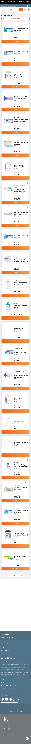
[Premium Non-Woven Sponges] (8, 445)
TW (5, 698)
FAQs (4, 647)
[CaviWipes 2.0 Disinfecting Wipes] (8, 168)
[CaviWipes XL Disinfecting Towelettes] (8, 401)
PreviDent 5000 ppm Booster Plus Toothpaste (20, 283)
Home (3, 710)
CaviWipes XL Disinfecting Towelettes (18, 399)
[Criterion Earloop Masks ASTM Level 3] (8, 354)
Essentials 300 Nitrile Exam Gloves (21, 376)
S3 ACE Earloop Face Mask (20, 557)
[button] (21, 9)
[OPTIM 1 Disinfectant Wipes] (8, 308)
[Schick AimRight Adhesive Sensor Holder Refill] (8, 331)
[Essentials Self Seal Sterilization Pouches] (8, 261)
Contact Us (6, 650)
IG (12, 698)
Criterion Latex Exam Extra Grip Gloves (21, 120)
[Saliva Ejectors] (8, 424)
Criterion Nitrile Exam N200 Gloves (21, 236)
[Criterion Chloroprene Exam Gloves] (8, 31)
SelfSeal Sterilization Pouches (21, 143)
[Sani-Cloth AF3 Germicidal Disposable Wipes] (8, 536)
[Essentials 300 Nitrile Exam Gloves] (8, 376)
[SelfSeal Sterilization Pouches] (8, 145)
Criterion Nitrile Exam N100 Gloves (21, 511)
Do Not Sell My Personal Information (9, 702)
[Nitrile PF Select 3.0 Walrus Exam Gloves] (8, 100)
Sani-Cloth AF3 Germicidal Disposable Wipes (21, 534)
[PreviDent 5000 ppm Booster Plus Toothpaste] (8, 285)
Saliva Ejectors (19, 421)
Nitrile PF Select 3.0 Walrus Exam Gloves (20, 97)
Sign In (5, 6)
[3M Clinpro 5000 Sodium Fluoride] (8, 191)
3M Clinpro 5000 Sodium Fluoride (19, 190)
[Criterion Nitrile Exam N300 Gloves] (8, 54)
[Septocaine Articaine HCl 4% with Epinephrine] (8, 490)
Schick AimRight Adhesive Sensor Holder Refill (19, 329)
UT (16, 698)
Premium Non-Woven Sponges (21, 443)
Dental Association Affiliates (10, 685)
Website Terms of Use (11, 710)
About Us (5, 679)
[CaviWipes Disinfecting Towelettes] (8, 77)
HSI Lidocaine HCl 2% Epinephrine (21, 213)
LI (9, 698)
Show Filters (15, 19)
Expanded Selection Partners (10, 688)
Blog (4, 682)
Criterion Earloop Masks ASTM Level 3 (20, 351)
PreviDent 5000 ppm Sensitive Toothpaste (21, 465)
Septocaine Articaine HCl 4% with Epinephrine (21, 488)
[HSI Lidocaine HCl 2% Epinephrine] (8, 215)
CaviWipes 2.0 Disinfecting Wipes (20, 166)
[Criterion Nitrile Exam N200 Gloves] (8, 238)
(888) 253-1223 (10, 637)
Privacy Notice (21, 710)
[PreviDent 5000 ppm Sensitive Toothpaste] (8, 468)
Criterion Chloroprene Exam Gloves (21, 29)
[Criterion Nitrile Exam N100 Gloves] (8, 513)
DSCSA (28, 710)
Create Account (12, 6)
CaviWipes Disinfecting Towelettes (18, 75)
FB (2, 698)
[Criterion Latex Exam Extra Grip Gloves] (8, 122)
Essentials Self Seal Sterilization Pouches (21, 260)
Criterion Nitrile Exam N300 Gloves (21, 52)
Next (22, 576)
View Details (15, 41)
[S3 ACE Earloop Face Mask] (8, 559)
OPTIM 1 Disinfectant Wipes (21, 306)
